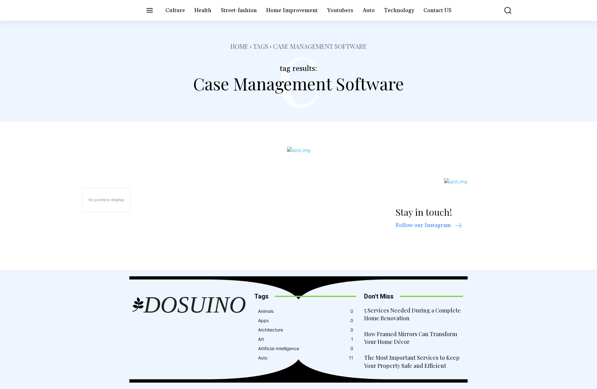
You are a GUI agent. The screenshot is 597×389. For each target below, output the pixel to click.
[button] (503, 10)
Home (239, 46)
